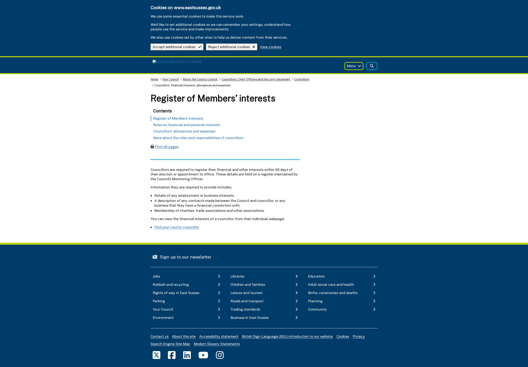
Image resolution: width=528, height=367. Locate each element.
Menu (351, 66)
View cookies (270, 47)
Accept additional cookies (174, 47)
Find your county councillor (176, 227)
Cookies (342, 336)
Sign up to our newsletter (185, 257)
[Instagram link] (220, 355)
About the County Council (200, 79)
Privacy (359, 336)
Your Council (170, 79)
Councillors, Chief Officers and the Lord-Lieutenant (256, 79)
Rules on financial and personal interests (186, 125)
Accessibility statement (218, 336)
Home (154, 79)
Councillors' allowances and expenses (184, 131)
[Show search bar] (371, 66)
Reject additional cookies (229, 47)
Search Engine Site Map (170, 344)
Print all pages (167, 146)
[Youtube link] (203, 355)
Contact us (160, 336)
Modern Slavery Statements (217, 344)
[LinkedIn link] (187, 355)
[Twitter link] (156, 355)
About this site (184, 336)
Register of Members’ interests (178, 118)
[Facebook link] (172, 355)
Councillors (301, 79)
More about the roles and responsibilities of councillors (198, 138)
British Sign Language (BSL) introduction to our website (287, 336)
